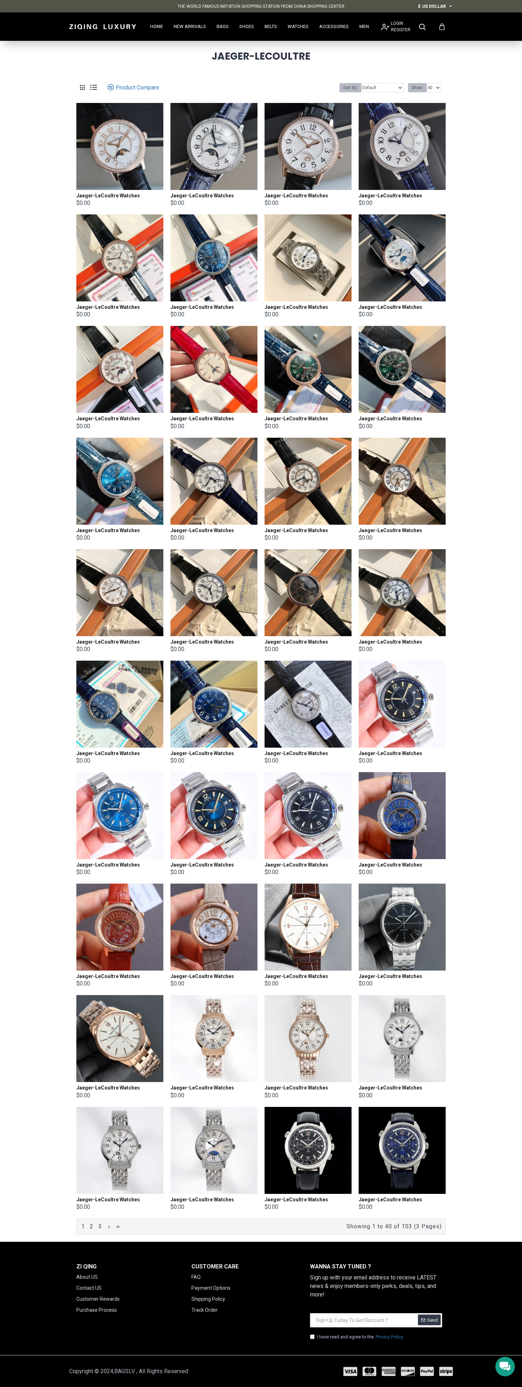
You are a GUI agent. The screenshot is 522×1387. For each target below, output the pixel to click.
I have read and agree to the (360, 1336)
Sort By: (350, 87)
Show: (417, 87)
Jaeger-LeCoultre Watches (108, 195)
